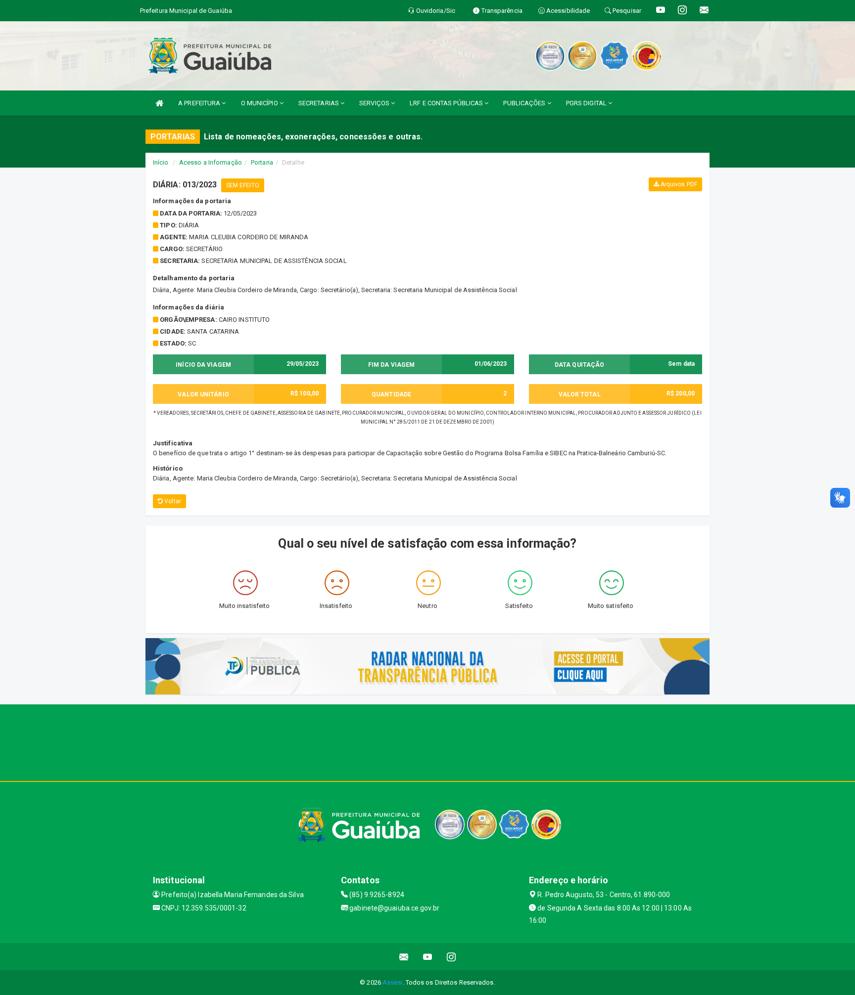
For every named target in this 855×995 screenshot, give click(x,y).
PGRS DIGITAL (587, 103)
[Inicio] (159, 103)
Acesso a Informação (210, 162)
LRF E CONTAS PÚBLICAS (447, 103)
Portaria (262, 162)
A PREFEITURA (200, 103)
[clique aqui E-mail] (404, 956)
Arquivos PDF (678, 184)
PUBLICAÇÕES (525, 103)
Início (161, 162)
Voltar (172, 501)
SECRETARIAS (319, 103)
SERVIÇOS (375, 103)
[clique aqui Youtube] (427, 956)
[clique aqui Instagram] (451, 956)
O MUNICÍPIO (260, 103)
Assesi (392, 982)
